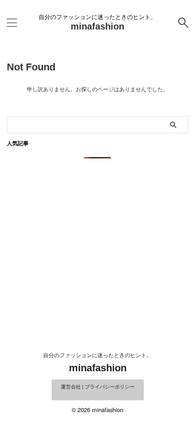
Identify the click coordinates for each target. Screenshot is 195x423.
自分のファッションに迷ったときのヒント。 (97, 355)
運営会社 (71, 386)
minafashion (97, 26)
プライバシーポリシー (110, 386)
